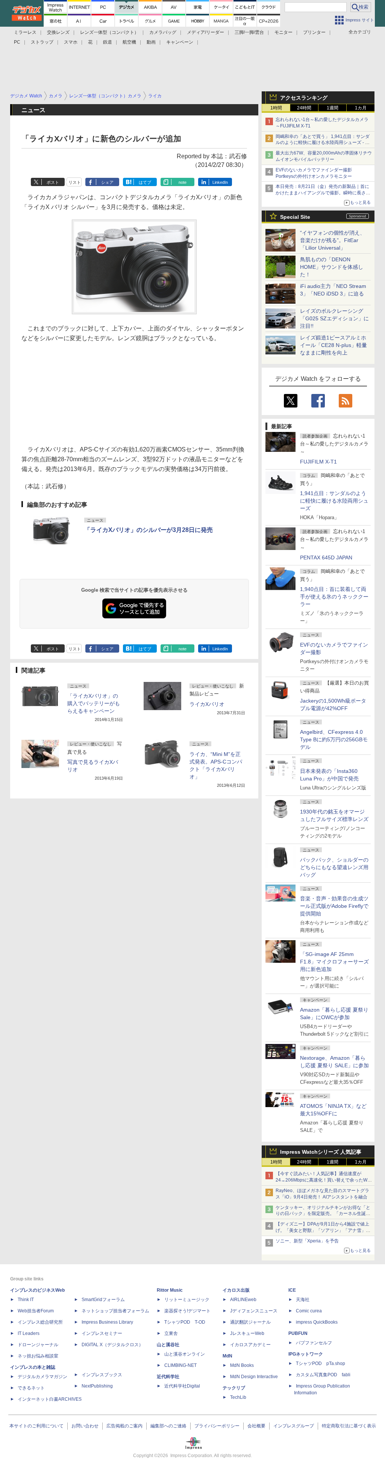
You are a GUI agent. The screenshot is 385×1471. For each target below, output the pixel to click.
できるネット (31, 1388)
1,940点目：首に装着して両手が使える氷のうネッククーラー (334, 596)
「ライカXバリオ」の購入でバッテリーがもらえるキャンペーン (93, 703)
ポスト (53, 182)
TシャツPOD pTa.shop (320, 1363)
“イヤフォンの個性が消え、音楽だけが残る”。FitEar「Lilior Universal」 (332, 240)
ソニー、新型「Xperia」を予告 (307, 1241)
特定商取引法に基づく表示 (349, 1426)
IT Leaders (28, 1333)
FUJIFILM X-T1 (318, 462)
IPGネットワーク (305, 1354)
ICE (292, 1290)
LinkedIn (220, 182)
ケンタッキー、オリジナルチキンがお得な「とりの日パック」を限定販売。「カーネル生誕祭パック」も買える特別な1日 (323, 1214)
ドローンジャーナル (38, 1344)
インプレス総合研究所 (40, 1322)
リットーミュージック (186, 1299)
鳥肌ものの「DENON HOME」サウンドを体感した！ (331, 266)
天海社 (302, 1299)
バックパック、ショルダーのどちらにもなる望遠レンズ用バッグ (334, 867)
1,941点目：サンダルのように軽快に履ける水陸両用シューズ (334, 500)
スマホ (70, 42)
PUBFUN (298, 1333)
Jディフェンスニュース (253, 1310)
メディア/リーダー (205, 32)
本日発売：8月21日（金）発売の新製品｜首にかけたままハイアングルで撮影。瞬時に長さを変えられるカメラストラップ (323, 193)
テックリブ (234, 1388)
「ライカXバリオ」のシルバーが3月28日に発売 (148, 530)
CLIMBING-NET (180, 1365)
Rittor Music (170, 1290)
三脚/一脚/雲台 (249, 32)
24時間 (304, 108)
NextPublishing (97, 1386)
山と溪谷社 (168, 1344)
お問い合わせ (85, 1426)
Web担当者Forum (36, 1310)
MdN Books (242, 1365)
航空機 (129, 42)
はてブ (145, 182)
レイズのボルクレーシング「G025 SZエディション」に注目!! (334, 318)
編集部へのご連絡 (168, 1426)
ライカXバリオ (206, 704)
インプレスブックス (102, 1374)
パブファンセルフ (314, 1342)
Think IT (26, 1299)
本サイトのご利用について (36, 1426)
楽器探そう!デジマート (187, 1310)
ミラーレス (25, 32)
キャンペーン (179, 42)
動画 (151, 42)
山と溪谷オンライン (184, 1354)
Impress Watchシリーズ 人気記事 (320, 1152)
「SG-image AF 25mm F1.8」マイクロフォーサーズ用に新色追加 (334, 961)
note (182, 182)
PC (17, 42)
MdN (227, 1356)
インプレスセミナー (102, 1333)
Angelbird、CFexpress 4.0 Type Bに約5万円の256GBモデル (334, 739)
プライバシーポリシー (216, 1426)
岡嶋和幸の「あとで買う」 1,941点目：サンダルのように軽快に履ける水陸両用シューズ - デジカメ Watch (323, 143)
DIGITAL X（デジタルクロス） (112, 1344)
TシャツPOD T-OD (184, 1322)
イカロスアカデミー (250, 1344)
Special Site (295, 217)
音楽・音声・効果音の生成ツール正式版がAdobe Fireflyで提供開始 (334, 906)
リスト (74, 182)
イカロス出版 (236, 1290)
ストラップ (42, 42)
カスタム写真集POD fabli (323, 1374)
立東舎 (171, 1333)
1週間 (332, 108)
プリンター (314, 32)
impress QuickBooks (317, 1322)
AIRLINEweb (243, 1299)
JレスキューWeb (247, 1333)
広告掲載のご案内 (124, 1426)
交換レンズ (58, 32)
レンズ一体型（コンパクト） (109, 32)
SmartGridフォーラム (103, 1299)
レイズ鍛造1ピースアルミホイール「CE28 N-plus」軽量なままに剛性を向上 (333, 345)
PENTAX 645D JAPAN (326, 557)
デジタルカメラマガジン (42, 1376)
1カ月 (361, 108)
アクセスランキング (303, 98)
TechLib (238, 1397)
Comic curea (309, 1310)
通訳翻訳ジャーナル (250, 1322)
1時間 (276, 108)
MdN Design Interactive (254, 1376)
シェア (107, 182)
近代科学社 (168, 1376)
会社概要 (256, 1426)
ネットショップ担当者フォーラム (115, 1310)
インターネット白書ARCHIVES (50, 1399)
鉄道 (107, 42)
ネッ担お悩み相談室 (38, 1356)
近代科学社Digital (182, 1386)
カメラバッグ (162, 32)
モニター (283, 32)
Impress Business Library (107, 1322)
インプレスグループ (293, 1426)
